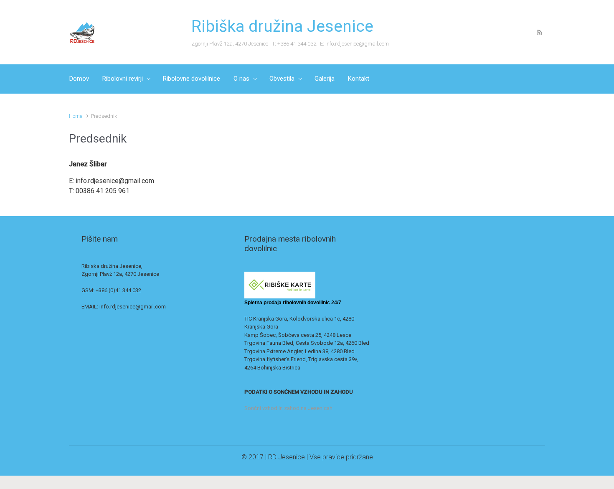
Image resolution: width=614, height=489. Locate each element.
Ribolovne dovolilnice (191, 78)
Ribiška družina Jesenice (282, 26)
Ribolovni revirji (122, 78)
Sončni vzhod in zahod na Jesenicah (288, 408)
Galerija (325, 78)
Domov (79, 78)
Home (75, 116)
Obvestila (281, 78)
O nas (241, 78)
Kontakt (358, 78)
